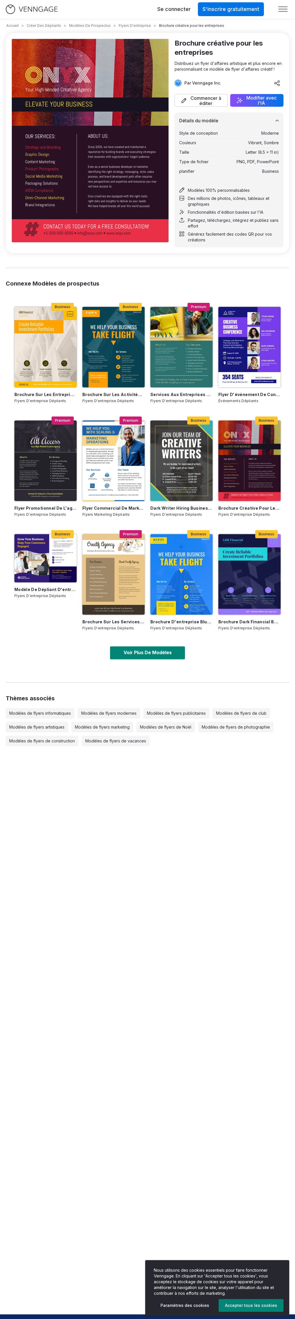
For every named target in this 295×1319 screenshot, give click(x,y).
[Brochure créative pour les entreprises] (249, 461)
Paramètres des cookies (184, 1305)
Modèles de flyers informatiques (40, 713)
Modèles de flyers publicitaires (176, 713)
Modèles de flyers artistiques (37, 727)
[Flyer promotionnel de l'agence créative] (45, 461)
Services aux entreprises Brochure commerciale (181, 394)
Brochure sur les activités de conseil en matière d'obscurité (113, 394)
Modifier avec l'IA (261, 100)
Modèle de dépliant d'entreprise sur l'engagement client (45, 589)
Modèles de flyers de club (241, 713)
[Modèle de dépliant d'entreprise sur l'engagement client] (45, 558)
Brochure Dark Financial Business (249, 621)
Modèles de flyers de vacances (115, 740)
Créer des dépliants (44, 25)
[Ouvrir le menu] (283, 9)
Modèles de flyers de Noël (165, 727)
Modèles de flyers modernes (109, 713)
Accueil (12, 25)
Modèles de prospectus (90, 25)
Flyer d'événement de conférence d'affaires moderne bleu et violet (249, 394)
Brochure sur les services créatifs (113, 621)
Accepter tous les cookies (251, 1305)
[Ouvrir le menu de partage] (277, 83)
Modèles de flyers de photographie (236, 727)
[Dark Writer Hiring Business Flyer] (181, 461)
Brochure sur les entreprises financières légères (45, 394)
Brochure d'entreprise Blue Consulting (181, 621)
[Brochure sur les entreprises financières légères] (45, 347)
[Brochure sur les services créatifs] (113, 574)
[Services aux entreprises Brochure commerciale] (181, 347)
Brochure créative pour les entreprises (249, 508)
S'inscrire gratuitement (231, 9)
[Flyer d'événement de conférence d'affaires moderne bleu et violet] (249, 347)
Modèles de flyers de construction (42, 740)
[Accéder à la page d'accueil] (32, 9)
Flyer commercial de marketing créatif (113, 508)
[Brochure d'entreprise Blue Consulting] (181, 574)
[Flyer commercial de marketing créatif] (113, 461)
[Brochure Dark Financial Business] (249, 574)
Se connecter (174, 9)
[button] (201, 100)
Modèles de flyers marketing (102, 727)
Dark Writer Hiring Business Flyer (181, 508)
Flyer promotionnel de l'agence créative (45, 508)
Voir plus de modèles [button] (148, 652)
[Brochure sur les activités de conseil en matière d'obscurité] (113, 347)
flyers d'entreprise (135, 25)
